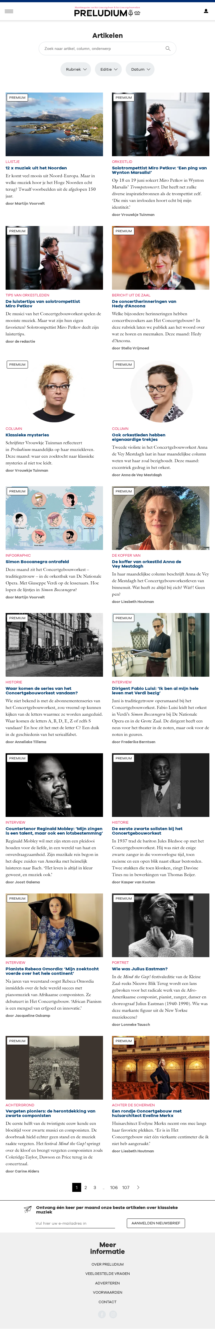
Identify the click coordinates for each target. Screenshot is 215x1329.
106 (114, 1187)
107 (125, 1187)
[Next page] (138, 1187)
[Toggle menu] (8, 11)
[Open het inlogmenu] (206, 11)
